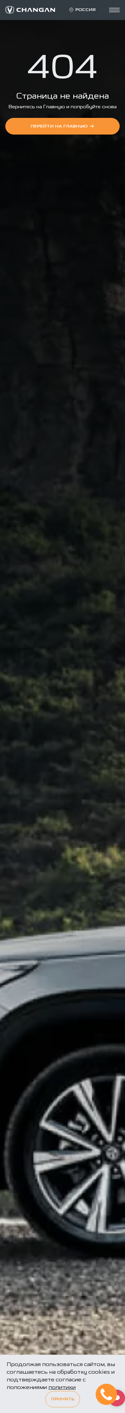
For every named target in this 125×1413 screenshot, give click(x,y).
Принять (62, 1399)
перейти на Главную (59, 126)
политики (62, 1387)
